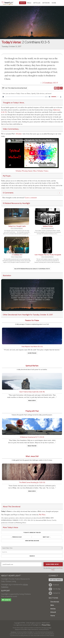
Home (52, 616)
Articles (36, 3)
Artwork (46, 3)
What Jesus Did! (32, 456)
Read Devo (32, 400)
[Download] (60, 96)
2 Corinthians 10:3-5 (50, 82)
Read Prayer (32, 446)
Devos (22, 3)
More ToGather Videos (40, 171)
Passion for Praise (32, 320)
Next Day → (47, 537)
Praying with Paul (32, 411)
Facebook (56, 585)
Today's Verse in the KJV (32, 532)
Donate (6, 600)
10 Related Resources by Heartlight (16, 203)
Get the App (57, 589)
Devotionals (54, 602)
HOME (54, 3)
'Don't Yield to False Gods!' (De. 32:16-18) (32, 392)
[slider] (24, 96)
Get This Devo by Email (16, 88)
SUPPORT (5, 590)
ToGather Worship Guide (24, 171)
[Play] (3, 96)
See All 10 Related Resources (32, 268)
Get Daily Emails (56, 579)
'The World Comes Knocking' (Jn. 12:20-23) (32, 482)
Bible (29, 3)
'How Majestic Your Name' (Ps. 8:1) (32, 346)
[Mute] (49, 96)
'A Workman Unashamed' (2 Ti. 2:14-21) (32, 437)
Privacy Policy (46, 625)
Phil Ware (42, 514)
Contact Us (56, 593)
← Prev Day (16, 537)
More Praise (32, 353)
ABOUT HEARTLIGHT (11, 575)
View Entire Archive (32, 540)
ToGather (19, 134)
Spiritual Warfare (32, 365)
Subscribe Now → (53, 564)
